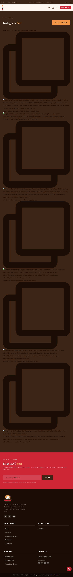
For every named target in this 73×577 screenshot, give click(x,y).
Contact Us (8, 543)
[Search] (49, 7)
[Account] (53, 7)
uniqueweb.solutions (54, 575)
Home (7, 529)
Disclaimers (8, 540)
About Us (8, 532)
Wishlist (41, 529)
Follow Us (61, 22)
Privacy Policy (9, 557)
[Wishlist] (57, 7)
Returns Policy (9, 560)
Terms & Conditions (11, 536)
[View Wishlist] (57, 7)
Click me (69, 569)
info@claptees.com (45, 557)
